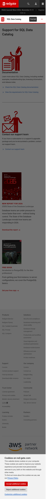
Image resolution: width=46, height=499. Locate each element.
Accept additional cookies (16, 484)
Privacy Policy (12, 478)
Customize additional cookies (16, 494)
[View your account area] (36, 4)
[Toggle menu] (43, 4)
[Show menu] (42, 19)
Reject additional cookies (15, 490)
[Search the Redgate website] (28, 4)
